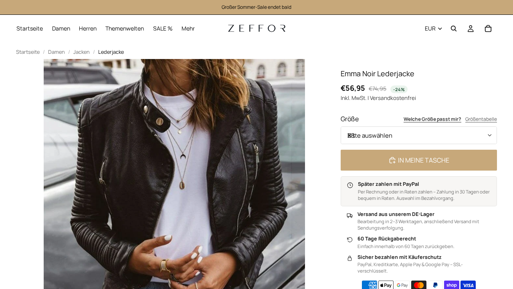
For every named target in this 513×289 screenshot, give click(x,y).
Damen (56, 52)
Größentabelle (481, 119)
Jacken (81, 52)
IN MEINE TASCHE (423, 160)
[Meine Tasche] (488, 28)
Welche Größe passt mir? (432, 119)
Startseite (28, 52)
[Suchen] (454, 28)
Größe (350, 118)
